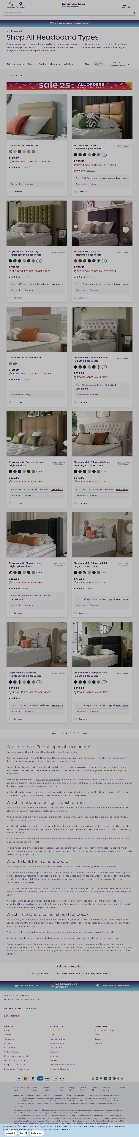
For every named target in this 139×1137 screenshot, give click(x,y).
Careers (8, 1043)
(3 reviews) (25, 698)
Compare (18, 191)
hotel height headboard (48, 779)
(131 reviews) (25, 167)
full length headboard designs (49, 767)
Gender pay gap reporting (16, 1060)
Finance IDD (94, 1089)
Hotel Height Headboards (97, 973)
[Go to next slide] (64, 117)
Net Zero (98, 1043)
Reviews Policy (83, 1089)
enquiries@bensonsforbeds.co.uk (25, 999)
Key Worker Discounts (59, 1069)
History (7, 1030)
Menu (130, 7)
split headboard (36, 792)
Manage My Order (58, 1039)
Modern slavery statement (16, 1056)
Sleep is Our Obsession (14, 1064)
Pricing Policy (71, 1089)
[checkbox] (10, 192)
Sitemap (122, 1088)
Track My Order (56, 1047)
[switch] (98, 64)
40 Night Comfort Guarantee (62, 1064)
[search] (133, 12)
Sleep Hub (14, 1016)
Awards (7, 1034)
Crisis (97, 1034)
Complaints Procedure (106, 1089)
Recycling (54, 1052)
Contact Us (54, 1030)
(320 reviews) (26, 379)
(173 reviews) (91, 277)
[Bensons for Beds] (73, 5)
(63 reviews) (90, 171)
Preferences (36, 1133)
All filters (68, 64)
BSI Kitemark (9, 1047)
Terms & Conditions (47, 1089)
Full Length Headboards (41, 973)
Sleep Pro (54, 1060)
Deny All (23, 1133)
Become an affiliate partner (16, 1069)
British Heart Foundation (105, 1030)
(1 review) (24, 277)
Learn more (122, 178)
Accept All (10, 1133)
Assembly (54, 1056)
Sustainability (100, 1039)
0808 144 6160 (22, 995)
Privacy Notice (34, 1089)
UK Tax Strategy (11, 1052)
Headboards (17, 31)
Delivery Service (57, 1043)
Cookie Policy (61, 1089)
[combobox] (118, 64)
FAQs (52, 1034)
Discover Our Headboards (68, 973)
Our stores (9, 1039)
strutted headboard (43, 757)
